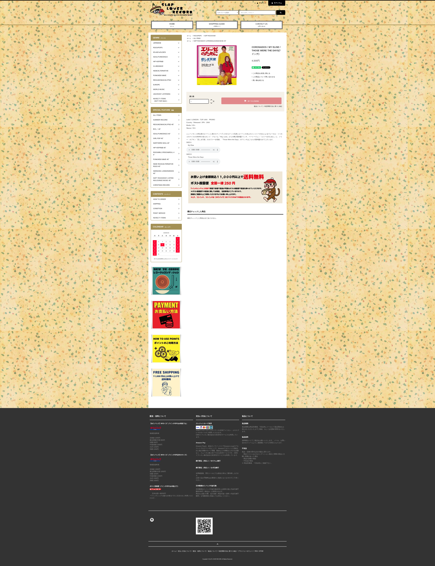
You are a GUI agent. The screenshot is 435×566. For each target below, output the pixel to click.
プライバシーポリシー (245, 551)
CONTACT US (261, 25)
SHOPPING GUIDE (217, 25)
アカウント (262, 3)
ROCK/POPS (198, 36)
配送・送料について (199, 551)
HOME (172, 25)
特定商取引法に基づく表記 (273, 106)
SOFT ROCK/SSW (209, 36)
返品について (258, 106)
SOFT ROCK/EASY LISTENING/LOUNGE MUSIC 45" (210, 41)
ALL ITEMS (197, 38)
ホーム (189, 36)
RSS (256, 551)
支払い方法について (184, 551)
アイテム (278, 3)
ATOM (261, 551)
